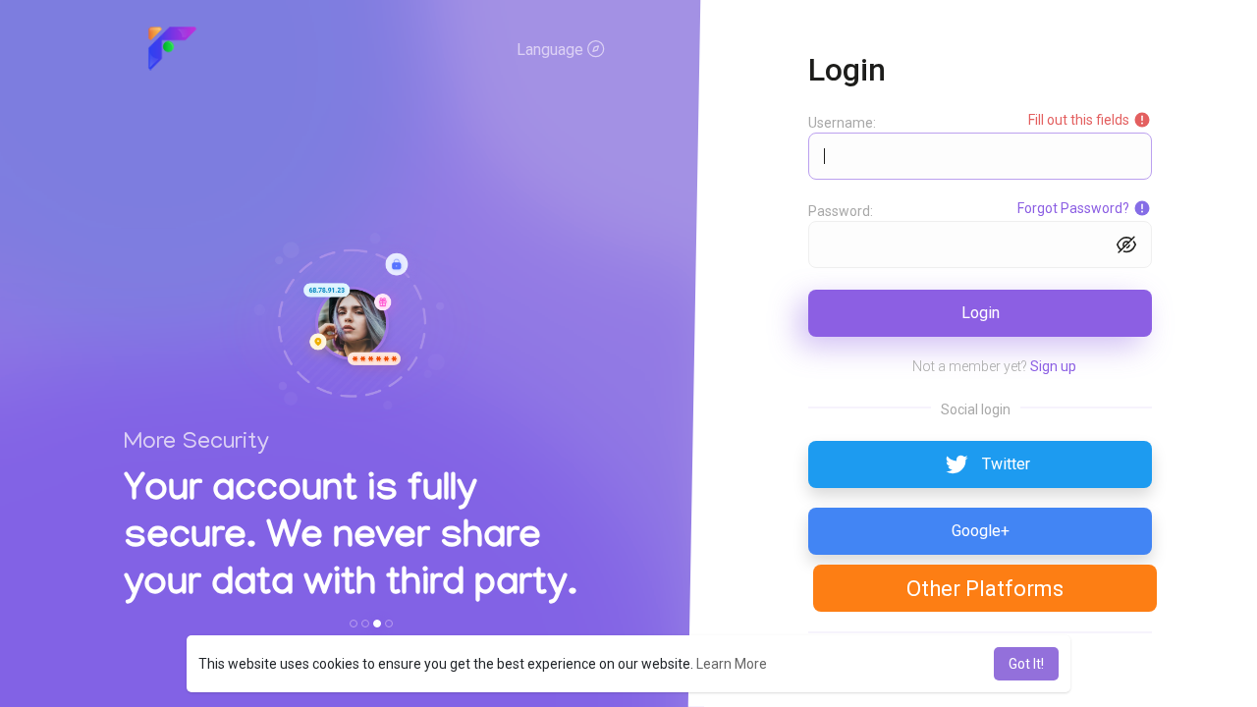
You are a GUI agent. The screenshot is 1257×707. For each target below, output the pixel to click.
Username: (842, 123)
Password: (840, 211)
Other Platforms (985, 588)
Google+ (981, 530)
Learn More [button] (731, 664)
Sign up (1053, 366)
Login (980, 312)
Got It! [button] (1026, 664)
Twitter (1006, 464)
